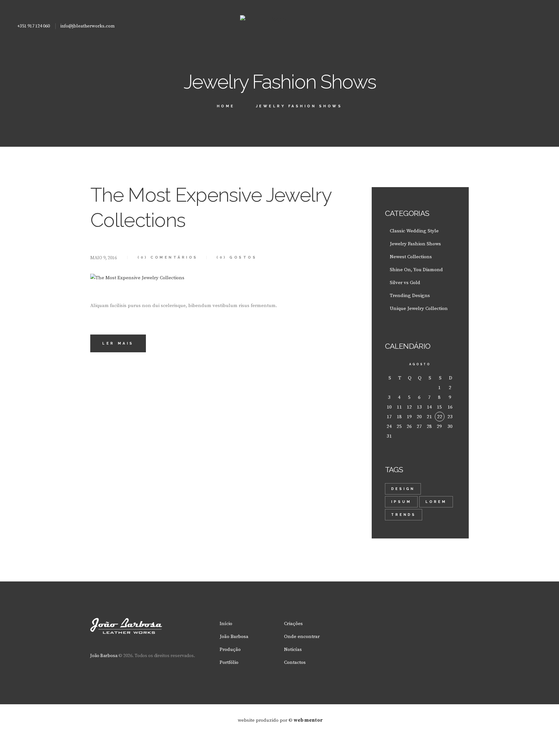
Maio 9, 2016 (103, 258)
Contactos (295, 662)
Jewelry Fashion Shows (415, 244)
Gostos (236, 257)
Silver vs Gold (405, 283)
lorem (436, 502)
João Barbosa (103, 656)
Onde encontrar (302, 636)
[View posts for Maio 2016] (390, 364)
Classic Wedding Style (414, 231)
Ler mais (118, 343)
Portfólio (229, 662)
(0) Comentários (167, 257)
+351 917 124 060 (33, 26)
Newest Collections (411, 257)
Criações (293, 624)
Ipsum (401, 502)
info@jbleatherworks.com (87, 26)
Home (226, 106)
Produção (230, 649)
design (403, 489)
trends (403, 515)
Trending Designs (410, 296)
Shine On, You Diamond (416, 270)
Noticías (293, 649)
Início (226, 624)
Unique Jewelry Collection (419, 308)
